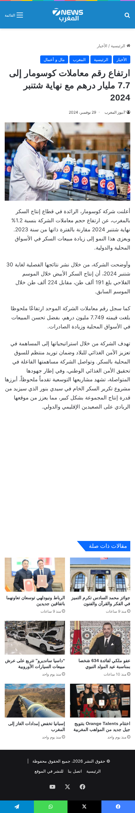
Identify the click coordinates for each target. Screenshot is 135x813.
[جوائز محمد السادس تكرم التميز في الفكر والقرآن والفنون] (100, 574)
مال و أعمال (54, 59)
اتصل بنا (75, 771)
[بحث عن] (127, 17)
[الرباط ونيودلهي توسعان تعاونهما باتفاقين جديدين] (35, 574)
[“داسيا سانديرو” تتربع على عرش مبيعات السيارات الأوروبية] (35, 638)
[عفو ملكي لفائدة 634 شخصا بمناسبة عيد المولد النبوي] (100, 638)
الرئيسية (119, 45)
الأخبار (102, 45)
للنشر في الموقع (49, 771)
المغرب (79, 59)
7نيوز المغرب (115, 112)
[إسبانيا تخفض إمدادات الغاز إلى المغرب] (35, 701)
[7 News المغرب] (67, 14)
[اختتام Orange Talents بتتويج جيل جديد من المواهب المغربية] (100, 701)
